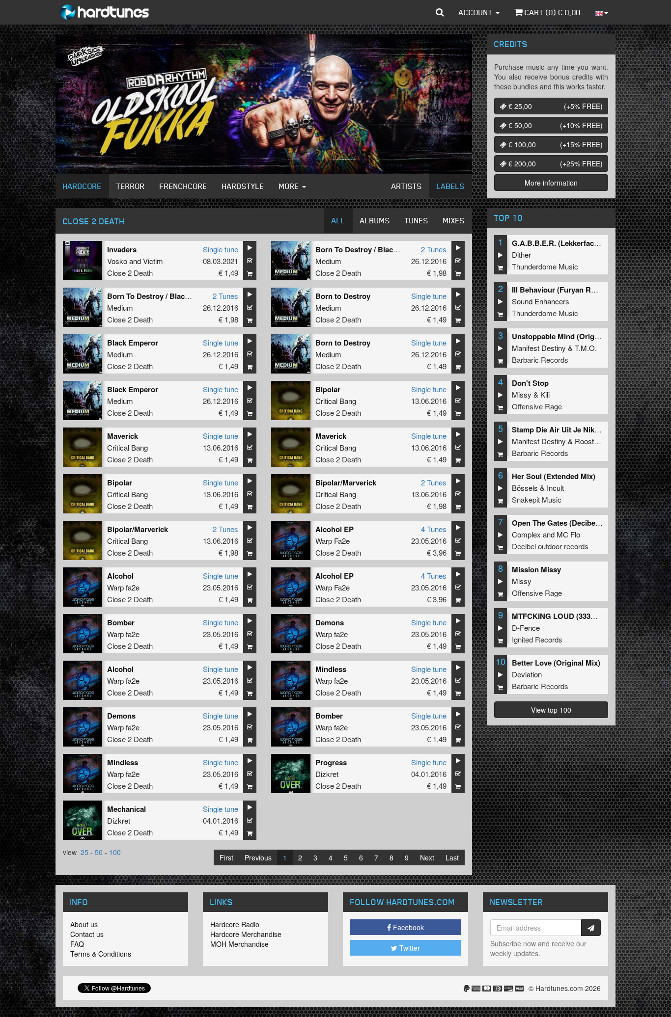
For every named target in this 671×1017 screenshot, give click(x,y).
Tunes (416, 220)
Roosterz (589, 441)
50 (99, 852)
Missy (521, 394)
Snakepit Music (536, 499)
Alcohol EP (334, 529)
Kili (545, 394)
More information (551, 182)
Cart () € (552, 12)
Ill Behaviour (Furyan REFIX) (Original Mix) (585, 289)
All (338, 220)
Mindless (330, 669)
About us (84, 924)
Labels (451, 186)
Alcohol (120, 575)
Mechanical (126, 808)
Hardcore (82, 186)
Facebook (407, 927)
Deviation (527, 674)
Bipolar (327, 389)
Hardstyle (243, 186)
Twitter (408, 948)
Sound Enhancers (540, 301)
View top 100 (551, 710)
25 (84, 852)
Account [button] (477, 12)
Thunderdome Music (545, 266)
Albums (375, 220)
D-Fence (526, 627)
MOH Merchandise (239, 944)
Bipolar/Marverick (345, 482)
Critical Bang (335, 401)
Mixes (454, 220)
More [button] (290, 186)
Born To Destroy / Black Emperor (372, 249)
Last (452, 857)
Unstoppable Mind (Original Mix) (567, 336)
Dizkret (326, 774)
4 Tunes (434, 529)
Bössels (525, 487)
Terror (130, 186)
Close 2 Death (130, 273)
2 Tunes (434, 249)
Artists (406, 186)
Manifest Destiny (539, 348)
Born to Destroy (342, 296)
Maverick (122, 435)
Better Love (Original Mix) (556, 662)
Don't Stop (530, 382)
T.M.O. (586, 348)
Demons (329, 622)
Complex (526, 534)
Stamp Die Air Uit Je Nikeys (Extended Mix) (586, 429)
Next (427, 857)
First (226, 857)
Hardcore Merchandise (245, 934)
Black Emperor (132, 342)
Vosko (117, 261)
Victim (153, 261)
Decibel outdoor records (550, 546)
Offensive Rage (537, 406)
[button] (439, 12)
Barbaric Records (540, 359)
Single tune (220, 249)
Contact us (87, 934)
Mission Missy (536, 569)
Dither (521, 254)
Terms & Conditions (100, 954)
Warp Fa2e (332, 540)
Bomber (121, 622)
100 (115, 852)
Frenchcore (183, 186)
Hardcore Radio (234, 924)
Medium (328, 261)
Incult (555, 487)
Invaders (122, 249)
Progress (331, 762)
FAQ (77, 944)
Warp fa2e (123, 587)
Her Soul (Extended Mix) (553, 476)
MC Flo (568, 534)
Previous (258, 857)
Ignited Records (537, 639)
